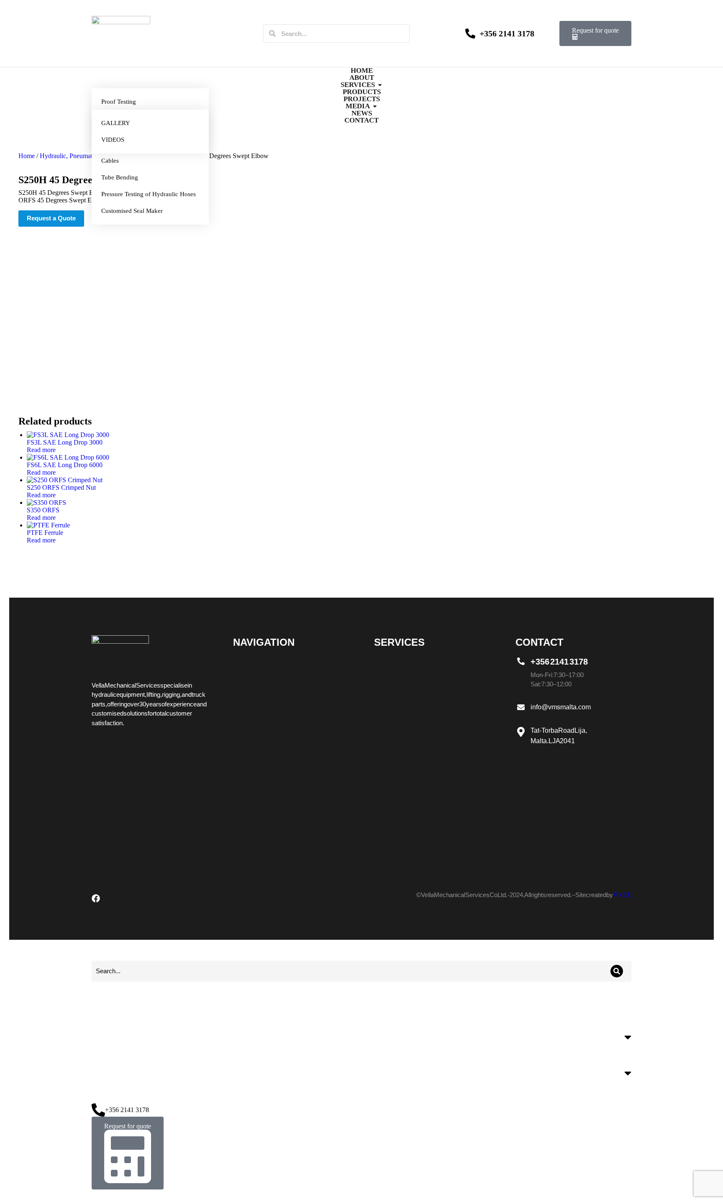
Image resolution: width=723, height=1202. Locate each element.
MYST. (622, 894)
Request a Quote (51, 218)
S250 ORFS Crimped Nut (61, 487)
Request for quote (595, 30)
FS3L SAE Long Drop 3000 (65, 442)
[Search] (272, 33)
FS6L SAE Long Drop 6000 (65, 464)
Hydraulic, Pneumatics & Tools (81, 155)
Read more (41, 449)
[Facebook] (96, 898)
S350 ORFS (43, 510)
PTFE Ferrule (45, 532)
